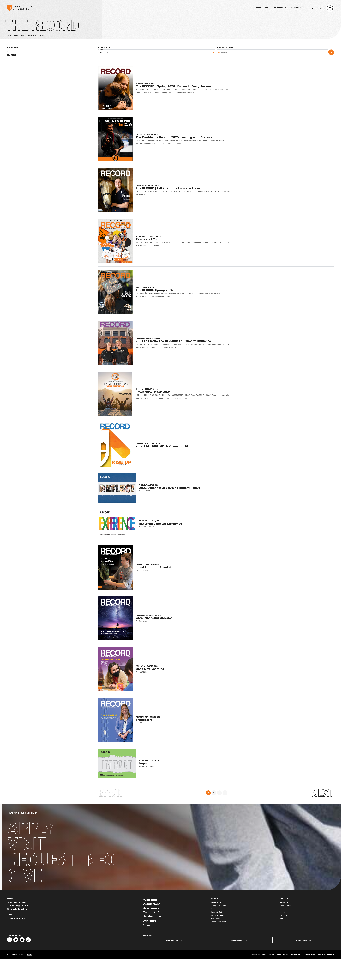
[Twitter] (28, 939)
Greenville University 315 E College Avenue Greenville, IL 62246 (18, 905)
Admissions (151, 904)
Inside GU (283, 915)
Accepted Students (218, 906)
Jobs (281, 918)
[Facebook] (15, 939)
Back (110, 792)
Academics (151, 908)
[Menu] (330, 8)
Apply (258, 8)
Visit (267, 8)
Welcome (150, 899)
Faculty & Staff (216, 912)
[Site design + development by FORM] (19, 955)
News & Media (19, 35)
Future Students (217, 902)
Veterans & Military (218, 922)
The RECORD (43, 35)
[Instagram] (9, 939)
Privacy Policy (296, 955)
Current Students (217, 909)
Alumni (282, 909)
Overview (10, 52)
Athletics (149, 920)
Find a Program (279, 8)
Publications (31, 35)
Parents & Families (218, 915)
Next (322, 792)
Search (220, 51)
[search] (331, 52)
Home (9, 35)
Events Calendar (285, 906)
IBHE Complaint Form (326, 955)
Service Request (301, 940)
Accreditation (310, 955)
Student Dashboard (237, 940)
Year (101, 49)
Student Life (152, 916)
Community (215, 918)
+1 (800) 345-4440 (16, 918)
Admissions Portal (172, 940)
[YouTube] (22, 939)
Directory (282, 912)
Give (306, 8)
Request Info (295, 8)
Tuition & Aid (152, 912)
